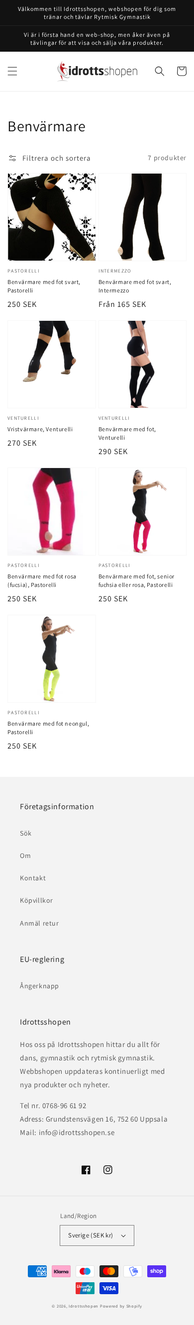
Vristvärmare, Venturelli (40, 429)
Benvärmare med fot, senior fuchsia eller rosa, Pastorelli (136, 580)
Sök (26, 833)
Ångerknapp (39, 985)
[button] (12, 71)
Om (25, 855)
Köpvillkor (36, 900)
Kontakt (33, 877)
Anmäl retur (39, 923)
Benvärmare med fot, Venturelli (127, 433)
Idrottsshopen (83, 1306)
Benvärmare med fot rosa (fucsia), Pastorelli (42, 580)
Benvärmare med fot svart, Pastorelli (44, 286)
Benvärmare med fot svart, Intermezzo (135, 286)
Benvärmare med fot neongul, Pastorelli (48, 728)
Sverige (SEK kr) (90, 1235)
